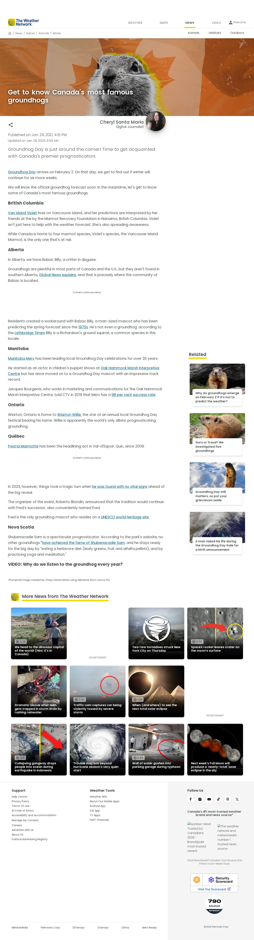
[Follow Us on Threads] (227, 799)
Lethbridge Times (30, 332)
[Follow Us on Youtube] (209, 799)
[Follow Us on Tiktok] (218, 799)
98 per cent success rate (133, 394)
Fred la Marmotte (23, 446)
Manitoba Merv (21, 358)
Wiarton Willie (69, 414)
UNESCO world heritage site (125, 517)
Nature (30, 33)
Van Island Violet (22, 212)
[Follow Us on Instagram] (200, 799)
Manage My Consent (25, 820)
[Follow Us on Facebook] (190, 799)
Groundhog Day (22, 172)
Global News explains (57, 274)
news (18, 33)
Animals (43, 33)
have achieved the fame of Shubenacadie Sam (83, 542)
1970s (83, 327)
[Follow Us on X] (237, 799)
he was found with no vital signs (119, 486)
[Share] (10, 125)
